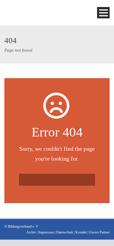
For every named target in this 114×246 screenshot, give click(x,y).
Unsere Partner (99, 232)
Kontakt (81, 232)
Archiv (31, 232)
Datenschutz (64, 232)
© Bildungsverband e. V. (21, 226)
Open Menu (103, 12)
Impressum (46, 232)
